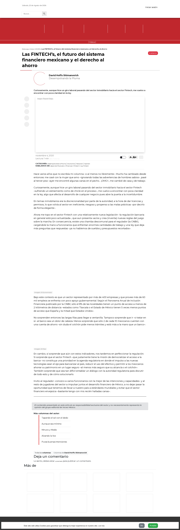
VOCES (37, 49)
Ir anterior (153, 53)
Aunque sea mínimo (51, 424)
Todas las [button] (43, 453)
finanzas (69, 166)
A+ (135, 157)
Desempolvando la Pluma (57, 164)
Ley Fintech (85, 166)
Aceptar (153, 525)
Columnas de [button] (70, 453)
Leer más (101, 526)
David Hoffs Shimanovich (63, 75)
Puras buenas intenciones (54, 442)
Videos (92, 42)
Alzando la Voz (49, 436)
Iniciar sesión (151, 7)
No (141, 525)
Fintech (76, 166)
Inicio (32, 49)
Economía (71, 164)
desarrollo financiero (57, 166)
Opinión (87, 164)
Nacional (79, 164)
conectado (58, 461)
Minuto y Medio (49, 430)
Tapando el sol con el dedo (55, 418)
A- (131, 157)
